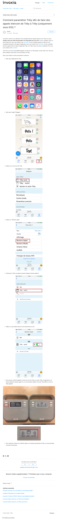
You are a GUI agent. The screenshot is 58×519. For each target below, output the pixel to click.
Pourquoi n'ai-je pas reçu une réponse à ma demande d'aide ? (18, 490)
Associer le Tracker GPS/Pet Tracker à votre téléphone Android (18, 496)
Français (37, 2)
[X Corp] (5, 456)
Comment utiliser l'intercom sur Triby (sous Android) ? (16, 499)
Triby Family (16, 8)
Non (33, 464)
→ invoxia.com (50, 2)
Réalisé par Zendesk (9, 517)
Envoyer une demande (29, 477)
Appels (21, 8)
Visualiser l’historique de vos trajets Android (13, 493)
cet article (26, 42)
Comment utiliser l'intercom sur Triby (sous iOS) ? (15, 501)
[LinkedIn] (8, 456)
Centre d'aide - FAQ (7, 8)
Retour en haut (6, 483)
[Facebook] (3, 456)
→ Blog (43, 2)
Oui (25, 464)
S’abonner (51, 31)
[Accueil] (9, 3)
